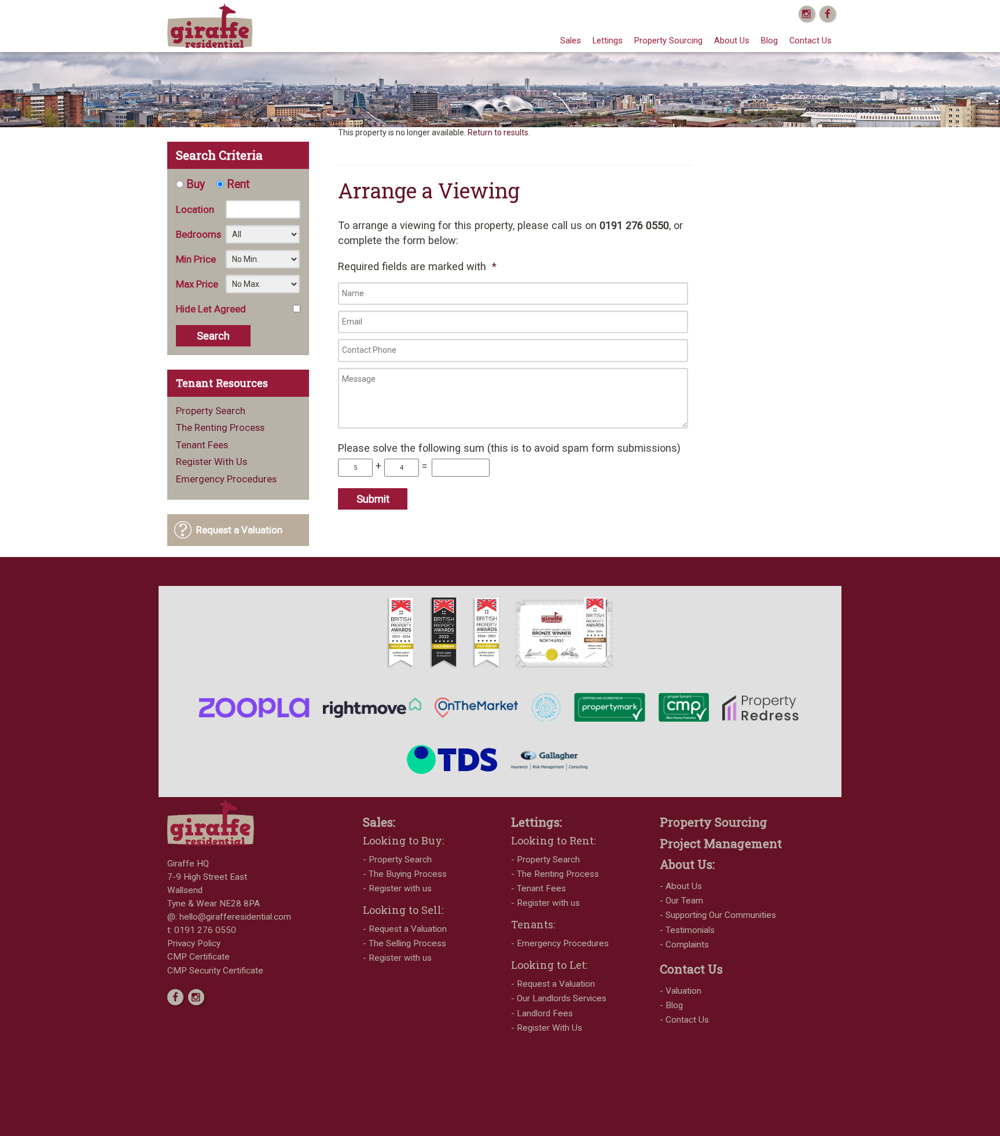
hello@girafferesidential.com (235, 917)
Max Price (197, 284)
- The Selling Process (404, 943)
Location (195, 209)
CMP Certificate (198, 956)
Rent (238, 184)
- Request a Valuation (405, 929)
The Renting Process (220, 427)
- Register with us (397, 888)
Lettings (608, 40)
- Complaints (684, 944)
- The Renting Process (555, 874)
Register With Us (211, 461)
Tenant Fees (202, 445)
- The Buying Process (405, 874)
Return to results (498, 132)
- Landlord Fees (542, 1013)
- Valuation (680, 991)
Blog (769, 40)
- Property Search (397, 859)
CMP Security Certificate (215, 970)
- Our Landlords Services (558, 998)
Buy (195, 184)
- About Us (681, 886)
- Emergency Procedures (560, 943)
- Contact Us (684, 1020)
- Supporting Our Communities (718, 915)
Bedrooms (198, 234)
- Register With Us (546, 1028)
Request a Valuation (239, 530)
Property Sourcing (668, 40)
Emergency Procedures (226, 479)
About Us (731, 40)
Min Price (196, 259)
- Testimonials (687, 930)
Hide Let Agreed (211, 309)
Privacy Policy (193, 943)
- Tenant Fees (538, 888)
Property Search (210, 410)
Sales (570, 40)
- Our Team (681, 900)
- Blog (671, 1005)
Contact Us (810, 40)
